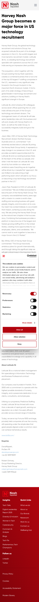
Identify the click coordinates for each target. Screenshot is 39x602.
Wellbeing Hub (26, 530)
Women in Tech (9, 521)
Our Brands (24, 514)
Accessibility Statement (12, 588)
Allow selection (19, 337)
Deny (19, 344)
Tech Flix (6, 540)
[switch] (33, 300)
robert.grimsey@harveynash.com (14, 469)
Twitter (5, 563)
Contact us (24, 526)
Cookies (6, 581)
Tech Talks (7, 505)
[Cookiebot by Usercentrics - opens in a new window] (28, 256)
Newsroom (24, 518)
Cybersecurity (8, 525)
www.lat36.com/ (8, 435)
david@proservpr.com (10, 452)
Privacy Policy (8, 574)
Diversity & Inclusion (10, 517)
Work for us (24, 522)
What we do (25, 505)
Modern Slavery (9, 595)
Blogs (5, 536)
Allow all (19, 330)
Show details (27, 323)
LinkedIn (6, 559)
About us (23, 509)
